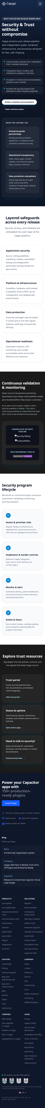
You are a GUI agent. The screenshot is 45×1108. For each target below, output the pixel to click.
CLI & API (5, 949)
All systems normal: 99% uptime (17, 1075)
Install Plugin (11, 803)
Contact (27, 968)
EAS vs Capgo (7, 1034)
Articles (5, 995)
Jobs (26, 981)
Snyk (38, 411)
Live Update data (8, 907)
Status (4, 999)
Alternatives (7, 1019)
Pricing (5, 968)
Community (6, 964)
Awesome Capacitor (32, 927)
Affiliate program (31, 1002)
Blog (4, 991)
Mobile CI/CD (29, 923)
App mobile (6, 936)
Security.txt (28, 1043)
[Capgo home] (9, 4)
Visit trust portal (14, 697)
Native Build (7, 932)
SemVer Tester (30, 940)
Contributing (29, 985)
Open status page (14, 727)
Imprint (27, 977)
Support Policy (30, 1023)
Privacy (27, 1019)
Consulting (28, 998)
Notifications (7, 923)
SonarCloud (27, 411)
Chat (4, 1004)
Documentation (30, 907)
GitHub (22, 408)
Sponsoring (6, 1008)
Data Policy (28, 1051)
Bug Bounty (29, 1047)
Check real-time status (14, 109)
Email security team (15, 758)
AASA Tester (29, 936)
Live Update (6, 903)
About (26, 964)
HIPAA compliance (31, 994)
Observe (5, 927)
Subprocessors (30, 1063)
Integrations (7, 944)
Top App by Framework (33, 932)
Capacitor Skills (30, 953)
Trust (26, 989)
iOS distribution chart (10, 919)
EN (22, 1092)
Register (27, 903)
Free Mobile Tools (31, 944)
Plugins (5, 940)
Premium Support (9, 972)
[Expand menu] (40, 4)
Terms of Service (31, 1039)
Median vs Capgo (9, 1030)
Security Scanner (31, 949)
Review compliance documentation (19, 102)
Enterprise (28, 972)
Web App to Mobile (32, 919)
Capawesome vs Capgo (11, 1039)
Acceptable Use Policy (33, 1034)
